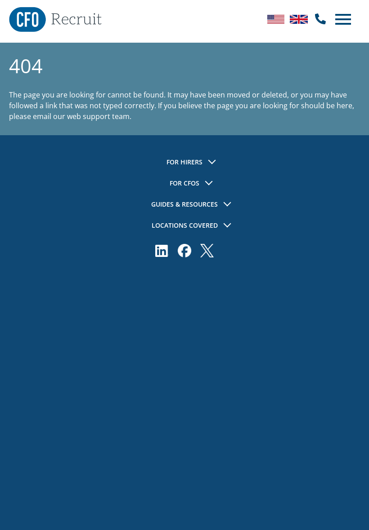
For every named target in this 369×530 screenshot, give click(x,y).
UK (299, 19)
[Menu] (342, 19)
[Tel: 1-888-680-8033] (320, 19)
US (275, 19)
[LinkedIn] (162, 250)
